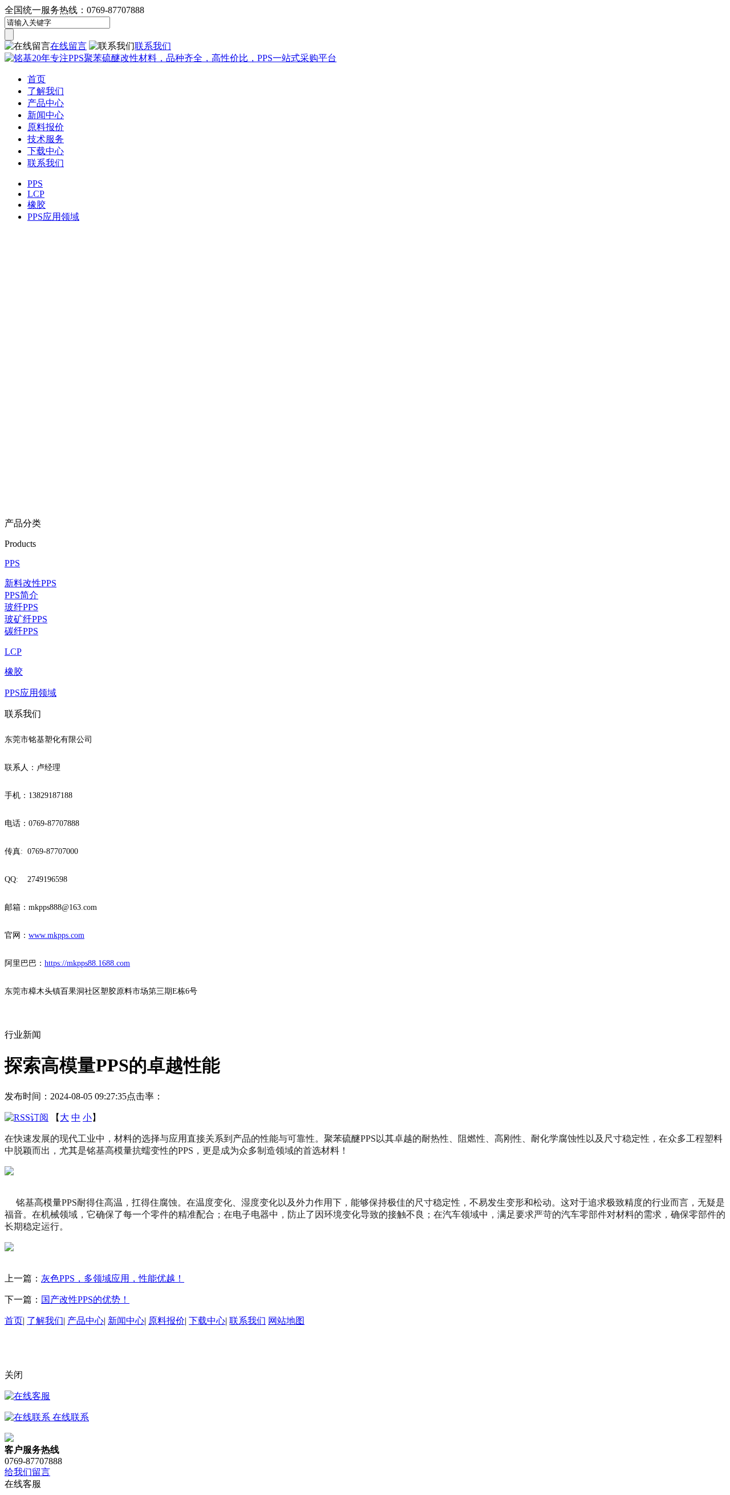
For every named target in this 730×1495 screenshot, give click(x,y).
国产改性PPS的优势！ (85, 1299)
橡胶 (36, 204)
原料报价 (45, 127)
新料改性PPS (30, 583)
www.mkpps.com (56, 935)
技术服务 (45, 139)
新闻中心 (45, 115)
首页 (36, 79)
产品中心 (45, 103)
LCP (35, 194)
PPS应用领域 (53, 216)
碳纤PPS (21, 631)
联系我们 (153, 46)
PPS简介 (21, 595)
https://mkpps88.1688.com (87, 963)
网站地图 (286, 1320)
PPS (35, 183)
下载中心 (45, 151)
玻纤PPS (21, 607)
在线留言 (68, 46)
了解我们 (45, 91)
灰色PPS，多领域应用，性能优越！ (112, 1278)
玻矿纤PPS (26, 619)
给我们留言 (27, 1472)
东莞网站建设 (167, 1354)
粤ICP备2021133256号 (48, 1354)
